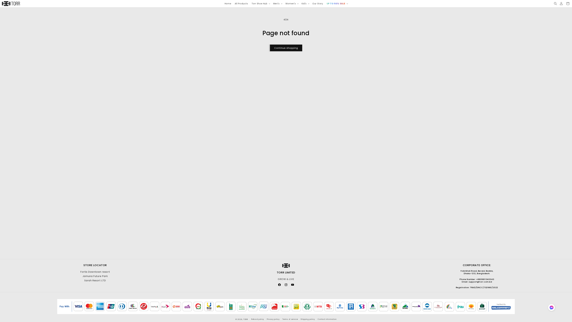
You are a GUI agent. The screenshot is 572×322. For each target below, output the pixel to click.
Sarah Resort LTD (95, 280)
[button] (260, 3)
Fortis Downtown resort (95, 272)
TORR (245, 319)
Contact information (327, 319)
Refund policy (257, 319)
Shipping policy (308, 319)
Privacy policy (273, 319)
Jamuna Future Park (95, 276)
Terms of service (290, 319)
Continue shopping (286, 47)
